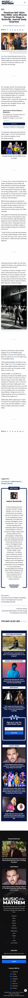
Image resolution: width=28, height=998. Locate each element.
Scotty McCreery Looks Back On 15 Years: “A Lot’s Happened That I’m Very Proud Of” (14, 654)
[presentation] (14, 643)
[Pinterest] (20, 30)
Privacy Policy (15, 992)
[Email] (23, 30)
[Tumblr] (13, 30)
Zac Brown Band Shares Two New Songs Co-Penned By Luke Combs (14, 612)
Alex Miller (4, 56)
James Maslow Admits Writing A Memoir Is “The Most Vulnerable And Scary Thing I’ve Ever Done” (14, 766)
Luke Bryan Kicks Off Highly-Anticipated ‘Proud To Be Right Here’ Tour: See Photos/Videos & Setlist (13, 600)
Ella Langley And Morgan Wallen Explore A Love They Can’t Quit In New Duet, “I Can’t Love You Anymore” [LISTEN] (14, 708)
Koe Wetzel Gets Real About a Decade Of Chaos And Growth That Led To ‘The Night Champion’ (14, 860)
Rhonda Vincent (7, 483)
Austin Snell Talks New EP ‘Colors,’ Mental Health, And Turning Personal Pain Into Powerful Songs (14, 681)
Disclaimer (17, 994)
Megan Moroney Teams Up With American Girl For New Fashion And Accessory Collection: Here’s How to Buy (14, 816)
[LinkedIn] (15, 30)
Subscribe (14, 733)
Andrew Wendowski (14, 501)
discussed (15, 357)
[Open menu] (24, 2)
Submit (14, 961)
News (2, 9)
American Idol (16, 481)
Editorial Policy (7, 992)
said (10, 364)
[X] (10, 30)
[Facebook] (8, 30)
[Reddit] (18, 30)
